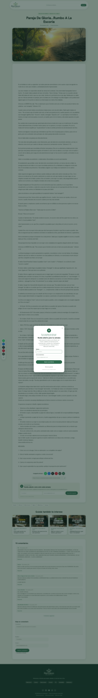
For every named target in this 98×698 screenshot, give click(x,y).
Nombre (37, 349)
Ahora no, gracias (49, 366)
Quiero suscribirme (49, 362)
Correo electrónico (40, 354)
